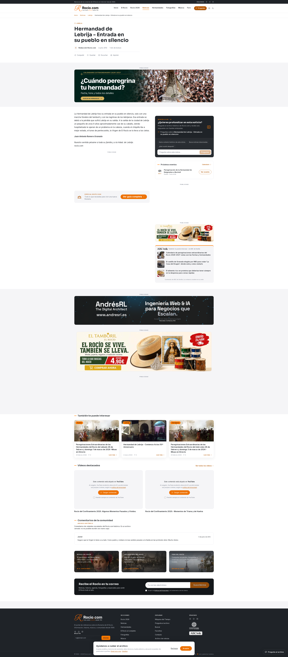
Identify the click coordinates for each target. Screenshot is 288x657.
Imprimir (116, 55)
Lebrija (90, 15)
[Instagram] (213, 1)
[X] (209, 1)
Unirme (106, 638)
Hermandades (157, 8)
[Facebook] (206, 1)
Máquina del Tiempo (162, 619)
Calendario (205, 164)
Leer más (112, 455)
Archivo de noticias (162, 638)
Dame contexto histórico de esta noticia (172, 142)
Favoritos (158, 631)
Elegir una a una (116, 651)
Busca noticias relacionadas (198, 142)
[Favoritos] (209, 8)
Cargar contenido (109, 493)
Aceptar (186, 648)
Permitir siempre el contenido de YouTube (110, 497)
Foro (189, 8)
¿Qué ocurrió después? (166, 146)
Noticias (146, 8)
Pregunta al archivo (162, 623)
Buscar (157, 627)
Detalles (125, 651)
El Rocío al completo (128, 631)
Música (181, 8)
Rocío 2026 (135, 8)
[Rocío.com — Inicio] (86, 8)
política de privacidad (118, 487)
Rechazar (174, 648)
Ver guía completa (132, 196)
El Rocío (124, 8)
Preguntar (205, 152)
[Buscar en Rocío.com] (213, 8)
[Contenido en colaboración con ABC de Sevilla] (195, 633)
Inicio (116, 8)
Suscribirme (199, 585)
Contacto (158, 635)
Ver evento (206, 172)
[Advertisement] (112, 173)
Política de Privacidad (161, 590)
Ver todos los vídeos (204, 466)
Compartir (80, 55)
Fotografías (170, 8)
